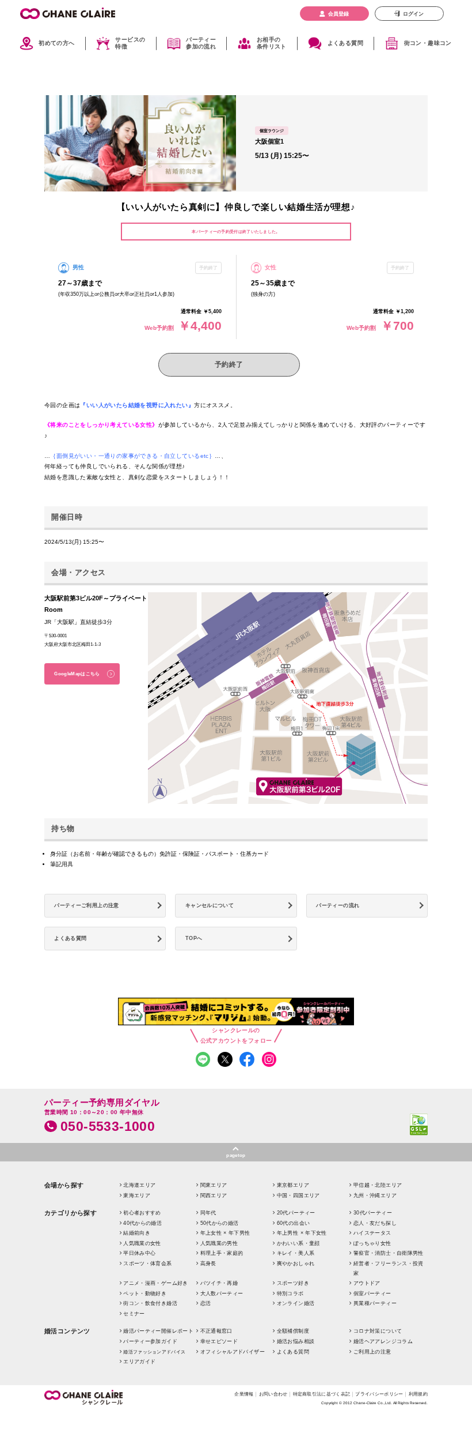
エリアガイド (139, 1361)
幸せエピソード (219, 1341)
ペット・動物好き (144, 1293)
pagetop (235, 1155)
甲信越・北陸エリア (377, 1185)
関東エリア (213, 1185)
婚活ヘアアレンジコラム (383, 1341)
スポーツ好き (293, 1283)
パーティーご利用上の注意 (86, 905)
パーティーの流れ (337, 905)
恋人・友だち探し (375, 1223)
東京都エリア (293, 1185)
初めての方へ (56, 43)
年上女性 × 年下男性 (225, 1233)
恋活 (205, 1303)
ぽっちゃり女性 (372, 1243)
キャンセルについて (209, 905)
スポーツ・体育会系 (147, 1263)
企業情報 (243, 1394)
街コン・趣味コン (428, 43)
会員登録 (338, 14)
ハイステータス (372, 1233)
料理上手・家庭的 (221, 1253)
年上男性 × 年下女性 (302, 1233)
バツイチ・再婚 (219, 1283)
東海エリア (136, 1195)
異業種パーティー (375, 1303)
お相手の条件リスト (272, 43)
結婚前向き (136, 1233)
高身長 (208, 1263)
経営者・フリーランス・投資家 (388, 1268)
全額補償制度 (293, 1331)
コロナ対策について (377, 1331)
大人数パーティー (221, 1293)
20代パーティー (296, 1213)
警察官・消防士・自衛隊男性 (388, 1253)
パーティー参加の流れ (201, 43)
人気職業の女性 (142, 1243)
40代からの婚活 (142, 1223)
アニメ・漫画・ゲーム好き (155, 1283)
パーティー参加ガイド (150, 1341)
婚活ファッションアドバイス (154, 1352)
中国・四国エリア (298, 1195)
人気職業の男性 (219, 1243)
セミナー (133, 1314)
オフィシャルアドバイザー (232, 1352)
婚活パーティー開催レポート (158, 1331)
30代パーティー (372, 1213)
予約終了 (229, 364)
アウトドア (366, 1283)
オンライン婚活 (296, 1303)
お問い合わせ (273, 1394)
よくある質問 (345, 43)
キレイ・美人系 (296, 1253)
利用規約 (418, 1394)
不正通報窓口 (216, 1331)
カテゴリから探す (70, 1212)
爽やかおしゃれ (296, 1263)
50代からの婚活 (219, 1223)
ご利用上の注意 (372, 1352)
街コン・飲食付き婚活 (150, 1303)
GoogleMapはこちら (77, 673)
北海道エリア (139, 1185)
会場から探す (64, 1185)
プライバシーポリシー (379, 1394)
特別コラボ (290, 1293)
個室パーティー (372, 1293)
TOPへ (193, 938)
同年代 (208, 1213)
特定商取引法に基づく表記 (322, 1394)
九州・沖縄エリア (375, 1195)
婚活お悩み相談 (296, 1341)
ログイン (413, 14)
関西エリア (213, 1195)
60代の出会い (293, 1223)
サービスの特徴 (130, 43)
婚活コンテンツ (67, 1331)
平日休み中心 (139, 1253)
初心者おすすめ (142, 1213)
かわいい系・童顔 (298, 1243)
